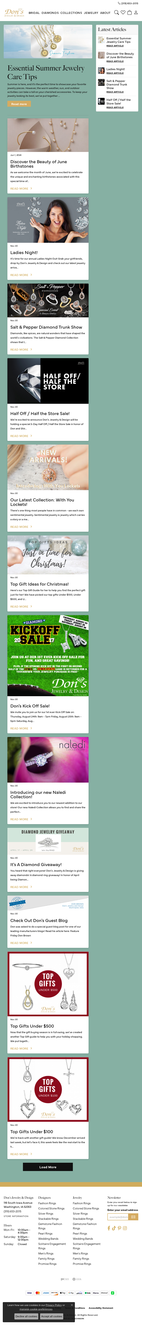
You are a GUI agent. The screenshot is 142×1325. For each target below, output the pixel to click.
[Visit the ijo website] (65, 1279)
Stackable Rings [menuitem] (48, 1219)
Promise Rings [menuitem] (47, 1264)
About (105, 13)
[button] (116, 12)
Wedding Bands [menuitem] (48, 1238)
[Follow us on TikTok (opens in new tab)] (114, 1228)
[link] (128, 3)
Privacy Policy (54, 1305)
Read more (19, 104)
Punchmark (78, 1318)
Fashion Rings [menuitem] (47, 1203)
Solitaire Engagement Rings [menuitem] (52, 1246)
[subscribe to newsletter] (133, 1217)
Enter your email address (122, 1210)
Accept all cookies (51, 1316)
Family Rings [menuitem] (46, 1258)
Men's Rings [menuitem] (45, 1253)
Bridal (34, 13)
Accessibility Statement (101, 1307)
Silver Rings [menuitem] (45, 1213)
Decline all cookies (26, 1316)
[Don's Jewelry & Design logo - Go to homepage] (14, 12)
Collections (71, 13)
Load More (48, 1167)
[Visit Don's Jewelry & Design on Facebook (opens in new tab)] (108, 1228)
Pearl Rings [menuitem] (45, 1233)
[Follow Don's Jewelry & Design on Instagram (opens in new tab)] (125, 1228)
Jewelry (91, 13)
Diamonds (50, 13)
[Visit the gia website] (76, 1279)
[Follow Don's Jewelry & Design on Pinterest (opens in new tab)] (119, 1228)
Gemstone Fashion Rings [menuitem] (50, 1226)
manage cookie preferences (36, 1309)
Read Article (115, 45)
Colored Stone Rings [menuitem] (51, 1208)
